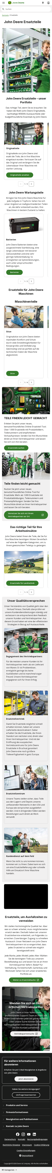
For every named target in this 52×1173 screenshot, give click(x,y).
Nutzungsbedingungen (37, 1139)
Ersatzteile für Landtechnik (22, 583)
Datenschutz (10, 1139)
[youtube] (28, 1134)
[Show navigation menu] (3, 2)
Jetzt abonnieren (26, 1079)
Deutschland (27, 1155)
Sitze (12, 373)
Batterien (14, 272)
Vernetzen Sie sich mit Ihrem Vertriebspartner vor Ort (20, 515)
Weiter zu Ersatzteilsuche (24, 980)
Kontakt (21, 1139)
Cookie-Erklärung (41, 1145)
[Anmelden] (48, 2)
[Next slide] (31, 184)
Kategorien (9, 1170)
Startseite (5, 15)
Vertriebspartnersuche (24, 1034)
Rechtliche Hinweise (11, 1145)
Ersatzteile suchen (16, 448)
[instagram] (23, 1134)
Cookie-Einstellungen (26, 1150)
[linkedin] (34, 1134)
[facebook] (17, 1134)
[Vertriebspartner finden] (43, 3)
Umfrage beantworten (26, 1095)
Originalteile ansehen (19, 175)
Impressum (27, 1145)
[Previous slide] (20, 184)
